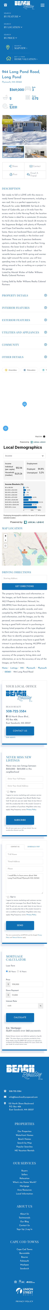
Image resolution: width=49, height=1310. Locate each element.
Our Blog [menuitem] (24, 1222)
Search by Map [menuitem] (24, 1143)
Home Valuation (25, 58)
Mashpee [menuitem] (24, 1265)
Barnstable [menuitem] (24, 1253)
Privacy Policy (31, 809)
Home (5, 668)
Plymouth (31, 668)
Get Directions (24, 586)
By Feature (11, 16)
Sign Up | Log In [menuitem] (24, 1229)
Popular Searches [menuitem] (24, 1147)
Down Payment (12, 990)
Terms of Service (17, 937)
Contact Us (20, 731)
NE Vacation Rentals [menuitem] (24, 1151)
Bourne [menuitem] (24, 1257)
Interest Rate (11, 1001)
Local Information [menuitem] (24, 1194)
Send (20, 925)
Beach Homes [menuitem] (24, 1139)
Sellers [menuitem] (24, 1175)
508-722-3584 (16, 711)
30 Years (12, 972)
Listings (14, 668)
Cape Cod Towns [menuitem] (24, 1249)
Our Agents (10, 737)
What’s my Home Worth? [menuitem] (24, 1182)
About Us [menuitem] (24, 1214)
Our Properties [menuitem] (24, 1131)
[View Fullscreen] (5, 546)
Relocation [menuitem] (25, 1178)
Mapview (20, 47)
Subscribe (20, 820)
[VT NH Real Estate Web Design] (24, 1291)
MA (22, 668)
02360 (8, 672)
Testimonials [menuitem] (24, 1218)
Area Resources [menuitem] (24, 1190)
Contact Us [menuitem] (24, 1225)
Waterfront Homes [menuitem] (24, 1135)
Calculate (20, 1018)
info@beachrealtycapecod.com (23, 1097)
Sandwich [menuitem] (24, 1269)
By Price (9, 37)
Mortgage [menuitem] (24, 1186)
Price (8, 980)
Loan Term (10, 966)
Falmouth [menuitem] (24, 1261)
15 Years (23, 972)
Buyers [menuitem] (24, 1171)
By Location (12, 27)
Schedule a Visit (34, 847)
